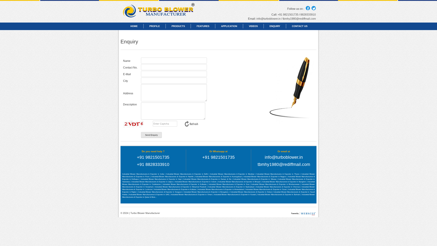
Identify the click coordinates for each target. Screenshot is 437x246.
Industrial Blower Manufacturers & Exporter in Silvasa (255, 179)
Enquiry (275, 26)
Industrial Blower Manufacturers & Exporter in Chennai (278, 187)
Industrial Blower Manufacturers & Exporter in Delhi (187, 174)
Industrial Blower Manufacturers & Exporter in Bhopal (239, 182)
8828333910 (308, 14)
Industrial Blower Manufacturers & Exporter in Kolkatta (185, 184)
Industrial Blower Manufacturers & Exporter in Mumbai (232, 174)
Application (229, 26)
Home (134, 26)
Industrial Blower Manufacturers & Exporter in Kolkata (175, 189)
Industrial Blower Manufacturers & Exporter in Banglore (284, 182)
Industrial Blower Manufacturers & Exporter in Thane (278, 174)
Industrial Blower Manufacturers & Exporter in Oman (192, 194)
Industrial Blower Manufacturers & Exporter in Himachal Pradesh (181, 187)
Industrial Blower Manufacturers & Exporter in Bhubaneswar (275, 184)
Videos (253, 26)
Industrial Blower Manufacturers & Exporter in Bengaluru (206, 192)
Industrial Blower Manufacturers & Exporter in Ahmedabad (221, 189)
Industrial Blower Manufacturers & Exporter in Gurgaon (160, 192)
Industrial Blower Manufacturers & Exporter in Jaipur (153, 182)
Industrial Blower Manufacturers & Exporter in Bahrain (279, 194)
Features (203, 26)
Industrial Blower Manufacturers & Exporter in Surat (266, 189)
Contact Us (299, 26)
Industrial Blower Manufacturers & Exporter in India (143, 174)
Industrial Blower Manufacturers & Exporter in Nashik (172, 176)
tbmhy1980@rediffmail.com (299, 18)
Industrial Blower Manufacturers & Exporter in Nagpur (265, 176)
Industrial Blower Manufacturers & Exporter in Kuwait (235, 194)
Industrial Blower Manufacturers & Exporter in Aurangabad (218, 176)
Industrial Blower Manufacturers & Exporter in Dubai (251, 192)
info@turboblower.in (268, 18)
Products (178, 26)
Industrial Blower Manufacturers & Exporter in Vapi (161, 179)
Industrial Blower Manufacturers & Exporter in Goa (229, 184)
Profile (154, 26)
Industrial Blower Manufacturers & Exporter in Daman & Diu (207, 179)
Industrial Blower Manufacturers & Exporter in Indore (196, 182)
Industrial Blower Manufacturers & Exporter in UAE (149, 194)
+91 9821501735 (288, 14)
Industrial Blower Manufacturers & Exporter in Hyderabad (231, 187)
